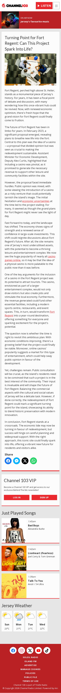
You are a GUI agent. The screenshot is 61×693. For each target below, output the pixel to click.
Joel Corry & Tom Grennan (41, 556)
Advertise (30, 665)
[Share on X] (25, 460)
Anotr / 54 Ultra (36, 584)
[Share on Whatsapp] (33, 460)
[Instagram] (21, 650)
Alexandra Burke (36, 528)
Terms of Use (31, 681)
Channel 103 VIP (20, 480)
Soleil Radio (30, 657)
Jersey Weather (17, 605)
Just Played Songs (19, 513)
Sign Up (44, 497)
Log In (16, 497)
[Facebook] (13, 650)
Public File (30, 677)
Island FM (30, 661)
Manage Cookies (30, 669)
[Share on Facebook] (8, 460)
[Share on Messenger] (16, 460)
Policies (30, 673)
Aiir (56, 688)
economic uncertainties (35, 201)
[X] (30, 650)
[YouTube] (38, 650)
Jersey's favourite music (34, 21)
